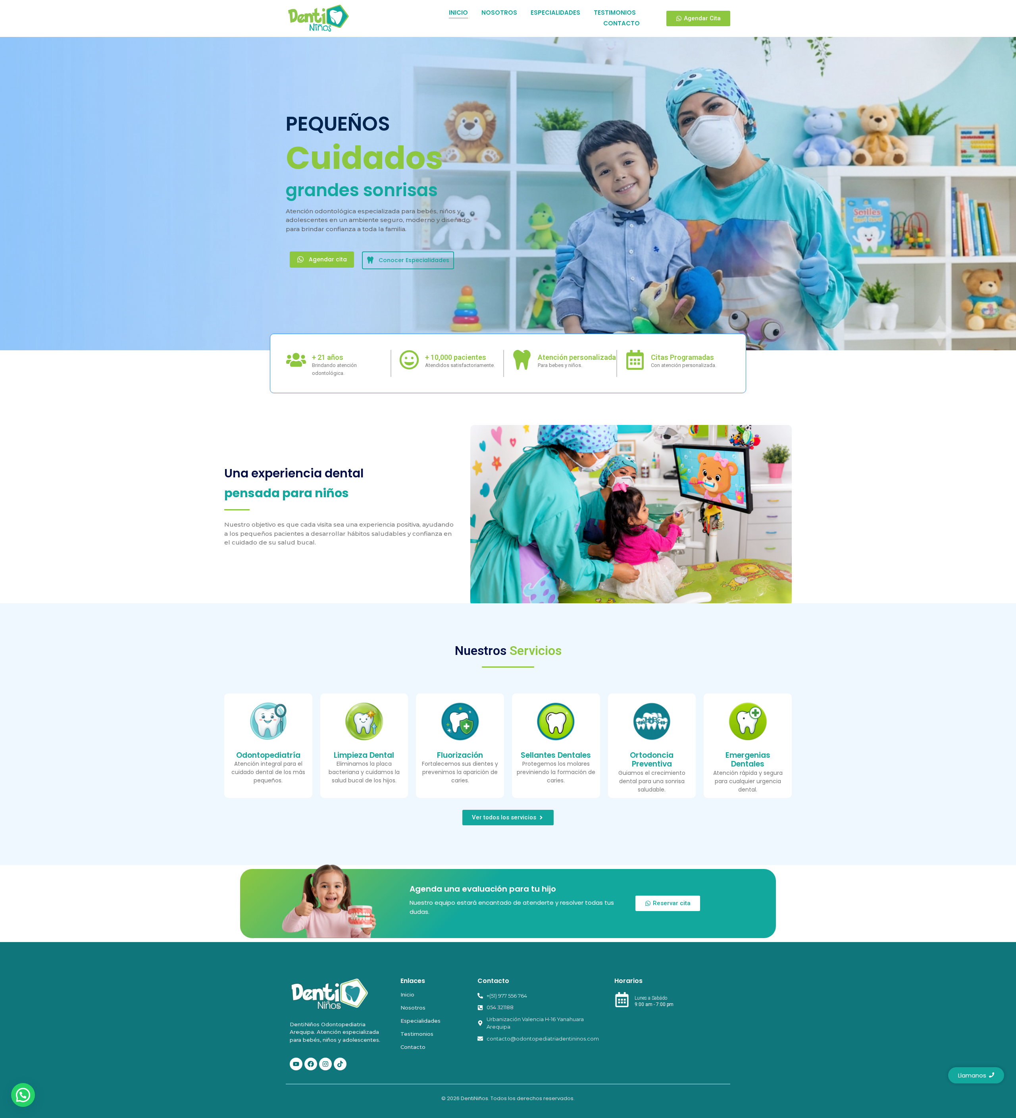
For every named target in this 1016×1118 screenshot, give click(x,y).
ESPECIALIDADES (555, 12)
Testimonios (416, 1034)
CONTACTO (621, 23)
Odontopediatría (268, 755)
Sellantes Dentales (556, 755)
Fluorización (460, 755)
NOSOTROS (499, 12)
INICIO (458, 12)
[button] (23, 1095)
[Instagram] (325, 1064)
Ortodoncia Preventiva (651, 760)
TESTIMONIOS (615, 12)
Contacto (412, 1047)
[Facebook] (310, 1064)
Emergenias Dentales (747, 760)
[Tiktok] (340, 1064)
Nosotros (412, 1007)
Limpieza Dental (364, 755)
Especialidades (420, 1021)
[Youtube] (296, 1064)
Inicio (407, 994)
